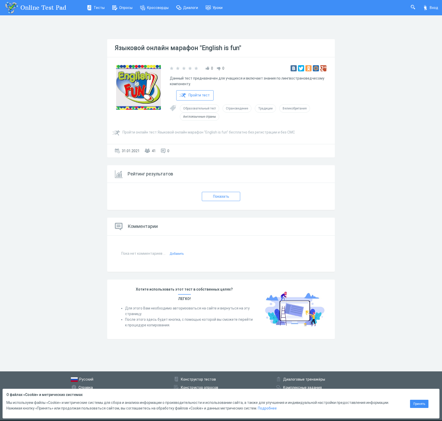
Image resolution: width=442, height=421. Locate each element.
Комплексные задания (302, 387)
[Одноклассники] (308, 68)
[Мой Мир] (316, 68)
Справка (86, 387)
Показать (221, 196)
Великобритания (295, 108)
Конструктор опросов (199, 387)
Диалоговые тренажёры (304, 379)
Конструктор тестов (198, 379)
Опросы (125, 8)
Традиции (265, 108)
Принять (419, 404)
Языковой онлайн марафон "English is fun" (178, 48)
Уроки (218, 8)
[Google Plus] (323, 68)
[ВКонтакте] (294, 68)
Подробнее (267, 408)
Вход (434, 8)
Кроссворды (158, 8)
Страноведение (237, 108)
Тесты (99, 8)
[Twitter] (301, 68)
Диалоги (190, 8)
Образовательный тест (199, 108)
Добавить (177, 254)
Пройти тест (199, 95)
